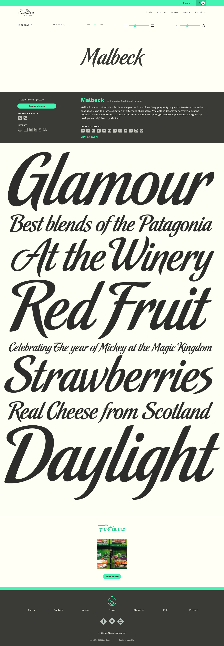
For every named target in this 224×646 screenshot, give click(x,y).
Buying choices (37, 106)
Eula (165, 610)
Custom (161, 12)
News (186, 12)
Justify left (89, 25)
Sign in (186, 3)
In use (174, 12)
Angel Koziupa (134, 101)
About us (200, 12)
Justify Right (101, 25)
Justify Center (95, 25)
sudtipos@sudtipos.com (112, 633)
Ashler (132, 640)
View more (112, 576)
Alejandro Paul (118, 101)
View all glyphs (89, 136)
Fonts (149, 12)
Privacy (193, 610)
